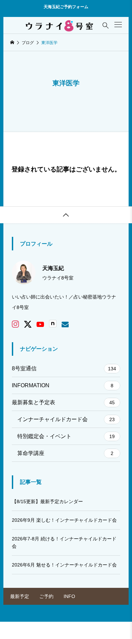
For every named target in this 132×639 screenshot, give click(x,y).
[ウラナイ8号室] (59, 25)
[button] (118, 24)
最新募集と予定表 (63, 402)
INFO (69, 596)
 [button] (66, 215)
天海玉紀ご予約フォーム (66, 6)
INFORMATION (62, 385)
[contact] (65, 324)
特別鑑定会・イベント (66, 436)
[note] (53, 324)
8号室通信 (64, 368)
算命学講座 (65, 453)
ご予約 (46, 596)
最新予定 (19, 596)
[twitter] (27, 324)
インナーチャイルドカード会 (66, 419)
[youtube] (40, 324)
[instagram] (15, 324)
